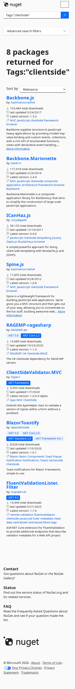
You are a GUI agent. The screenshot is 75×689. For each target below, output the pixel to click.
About (35, 663)
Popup (57, 456)
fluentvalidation (44, 514)
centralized (35, 522)
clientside (37, 120)
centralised (20, 522)
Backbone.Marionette (31, 158)
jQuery (56, 238)
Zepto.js (11, 241)
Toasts (44, 460)
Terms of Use (52, 663)
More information (18, 149)
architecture (30, 185)
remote (15, 514)
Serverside (56, 460)
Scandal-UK (18, 492)
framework (51, 120)
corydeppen (19, 220)
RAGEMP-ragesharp (28, 325)
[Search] (65, 15)
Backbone (12, 189)
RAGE (44, 353)
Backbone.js (20, 98)
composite (51, 181)
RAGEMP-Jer (19, 330)
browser (11, 124)
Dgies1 (15, 377)
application (13, 185)
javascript (26, 518)
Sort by (12, 88)
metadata (46, 518)
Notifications (30, 460)
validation (26, 514)
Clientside (12, 464)
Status (9, 587)
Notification (14, 460)
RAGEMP (16, 353)
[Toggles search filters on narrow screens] (64, 31)
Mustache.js (25, 241)
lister (36, 518)
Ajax (13, 400)
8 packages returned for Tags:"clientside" (36, 62)
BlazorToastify (22, 423)
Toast (48, 456)
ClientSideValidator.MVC (34, 372)
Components (36, 456)
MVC (13, 120)
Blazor (14, 456)
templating (44, 238)
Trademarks (30, 672)
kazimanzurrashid (23, 102)
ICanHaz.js (18, 215)
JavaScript (23, 120)
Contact (10, 568)
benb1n (16, 163)
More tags (50, 522)
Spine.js (15, 264)
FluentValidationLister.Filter (32, 485)
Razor (23, 456)
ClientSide (30, 400)
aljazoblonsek (20, 427)
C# (24, 353)
